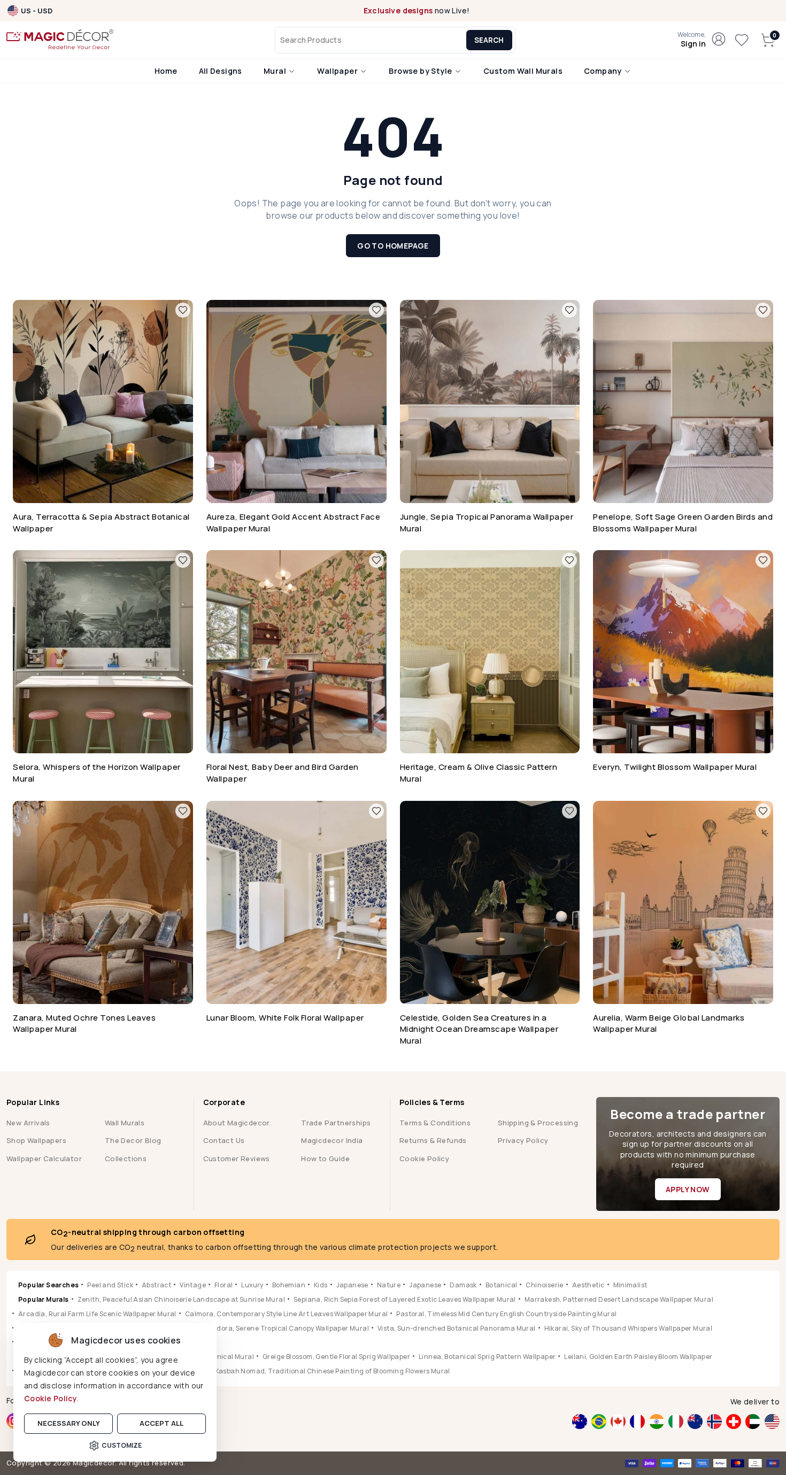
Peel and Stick (110, 1284)
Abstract (156, 1284)
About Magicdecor (236, 1123)
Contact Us (224, 1140)
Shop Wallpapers (36, 1140)
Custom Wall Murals (522, 71)
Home (166, 71)
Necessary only (68, 1423)
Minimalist (630, 1284)
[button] (691, 40)
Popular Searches (48, 1284)
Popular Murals (43, 1299)
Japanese (352, 1284)
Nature (388, 1284)
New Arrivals (28, 1123)
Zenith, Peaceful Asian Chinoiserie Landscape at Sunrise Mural (181, 1299)
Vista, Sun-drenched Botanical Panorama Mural (456, 1328)
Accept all (161, 1423)
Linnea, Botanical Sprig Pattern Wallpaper (487, 1356)
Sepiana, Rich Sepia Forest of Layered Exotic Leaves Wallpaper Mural (405, 1299)
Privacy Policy (523, 1140)
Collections (126, 1158)
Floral (223, 1284)
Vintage (193, 1284)
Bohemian (288, 1284)
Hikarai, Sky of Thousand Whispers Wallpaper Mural (628, 1328)
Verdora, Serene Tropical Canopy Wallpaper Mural (287, 1328)
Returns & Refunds (433, 1140)
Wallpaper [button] (338, 71)
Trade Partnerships (336, 1123)
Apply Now (688, 1189)
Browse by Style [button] (421, 71)
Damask (463, 1284)
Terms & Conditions (435, 1123)
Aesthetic (588, 1284)
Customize (122, 1445)
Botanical (502, 1284)
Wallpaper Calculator (44, 1158)
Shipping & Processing (538, 1123)
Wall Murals (124, 1123)
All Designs (220, 71)
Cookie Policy (50, 1398)
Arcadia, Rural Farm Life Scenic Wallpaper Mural (97, 1313)
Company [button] (603, 71)
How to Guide (325, 1158)
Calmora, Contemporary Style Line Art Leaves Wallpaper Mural (286, 1313)
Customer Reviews (236, 1158)
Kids (321, 1284)
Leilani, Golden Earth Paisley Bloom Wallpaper (638, 1356)
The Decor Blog (133, 1140)
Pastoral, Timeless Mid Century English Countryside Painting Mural (506, 1313)
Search (489, 40)
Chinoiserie (544, 1284)
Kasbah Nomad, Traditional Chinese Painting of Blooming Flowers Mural (332, 1371)
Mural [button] (276, 71)
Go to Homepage (393, 246)
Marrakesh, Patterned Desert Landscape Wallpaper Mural (619, 1299)
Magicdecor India (332, 1140)
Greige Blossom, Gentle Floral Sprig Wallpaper (336, 1356)
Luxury (252, 1284)
